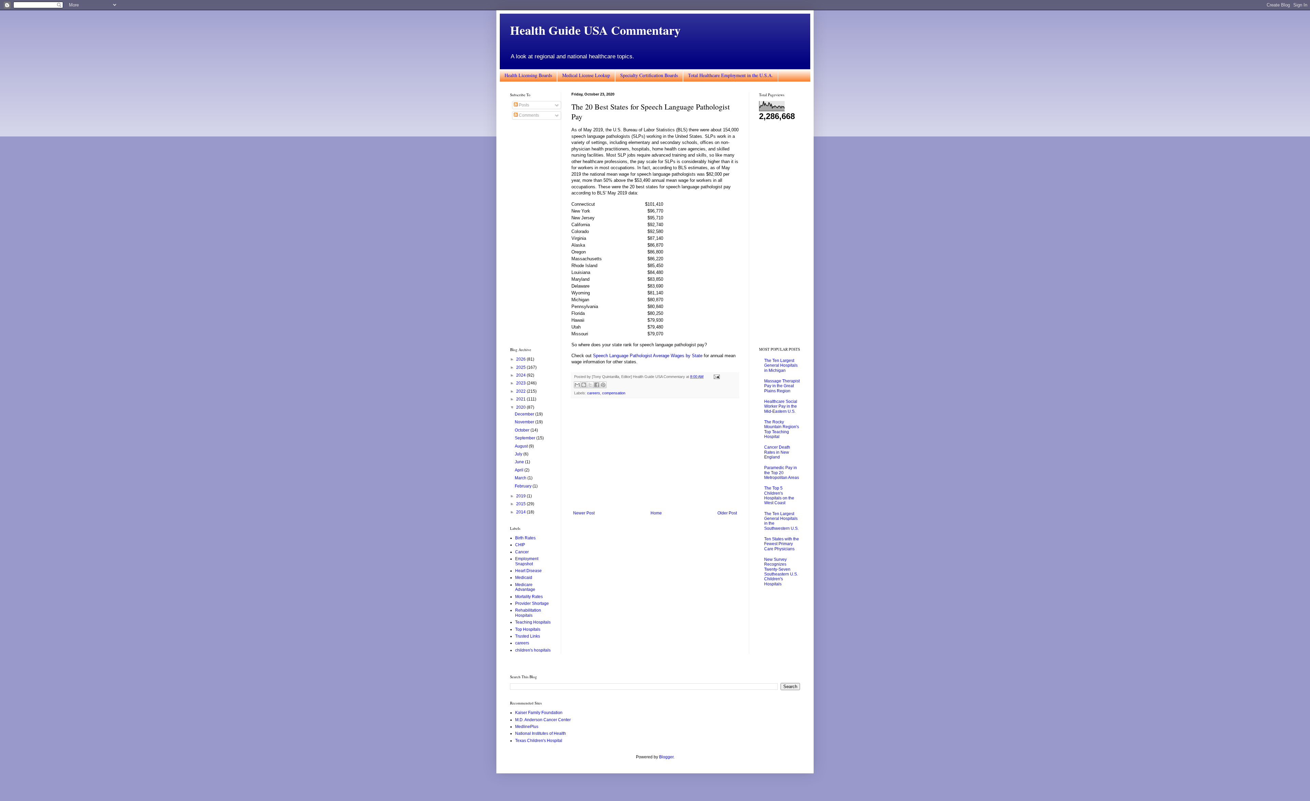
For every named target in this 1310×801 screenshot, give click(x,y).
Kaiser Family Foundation (539, 712)
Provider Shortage (532, 603)
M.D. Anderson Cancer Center (543, 719)
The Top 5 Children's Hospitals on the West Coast (779, 495)
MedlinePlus (526, 726)
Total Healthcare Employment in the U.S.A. (730, 75)
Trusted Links (527, 636)
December (525, 414)
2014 (521, 512)
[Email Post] (716, 377)
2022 (521, 391)
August (522, 446)
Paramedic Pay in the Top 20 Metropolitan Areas (781, 472)
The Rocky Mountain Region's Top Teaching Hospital (781, 429)
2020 (521, 407)
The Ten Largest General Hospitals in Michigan (781, 365)
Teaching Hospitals (533, 622)
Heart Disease (528, 570)
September (525, 438)
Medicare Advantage (525, 587)
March (521, 478)
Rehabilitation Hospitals (528, 612)
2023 (521, 383)
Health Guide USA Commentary (595, 30)
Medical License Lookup (586, 75)
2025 (521, 367)
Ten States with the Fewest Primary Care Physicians (781, 544)
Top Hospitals (527, 629)
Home (656, 513)
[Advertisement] (655, 454)
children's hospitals (533, 650)
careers (593, 393)
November (525, 422)
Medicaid (523, 577)
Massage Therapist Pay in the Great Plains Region (782, 386)
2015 (521, 503)
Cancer (522, 552)
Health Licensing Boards (528, 75)
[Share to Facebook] (596, 384)
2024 (521, 375)
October (522, 430)
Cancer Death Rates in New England (777, 452)
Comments (528, 115)
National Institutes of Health (540, 733)
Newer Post (584, 513)
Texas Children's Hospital (538, 740)
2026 (521, 359)
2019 (521, 496)
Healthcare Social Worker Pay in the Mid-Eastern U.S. (780, 406)
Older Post (727, 513)
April (519, 470)
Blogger (666, 757)
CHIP (520, 544)
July (519, 454)
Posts (523, 105)
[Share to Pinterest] (603, 384)
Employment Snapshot (526, 561)
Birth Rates (525, 538)
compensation (613, 393)
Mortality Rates (529, 596)
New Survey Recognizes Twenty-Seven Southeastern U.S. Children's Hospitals (781, 571)
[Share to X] (590, 384)
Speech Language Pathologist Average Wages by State (647, 355)
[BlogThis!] (583, 384)
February (524, 486)
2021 (521, 399)
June (520, 462)
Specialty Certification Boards (649, 75)
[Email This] (577, 384)
